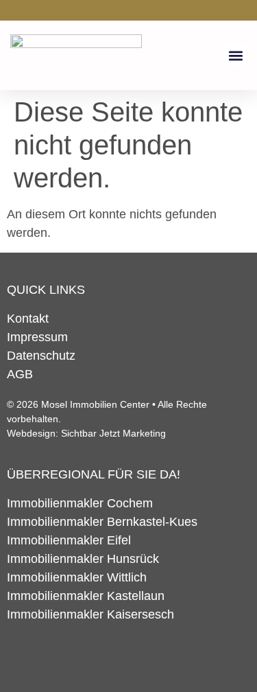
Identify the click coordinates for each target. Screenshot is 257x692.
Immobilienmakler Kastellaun (85, 596)
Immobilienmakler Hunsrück (83, 559)
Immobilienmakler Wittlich (77, 577)
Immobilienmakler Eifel (69, 540)
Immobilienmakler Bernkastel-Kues (102, 522)
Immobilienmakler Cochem (80, 503)
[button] (235, 55)
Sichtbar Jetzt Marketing (113, 433)
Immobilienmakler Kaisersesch (90, 614)
